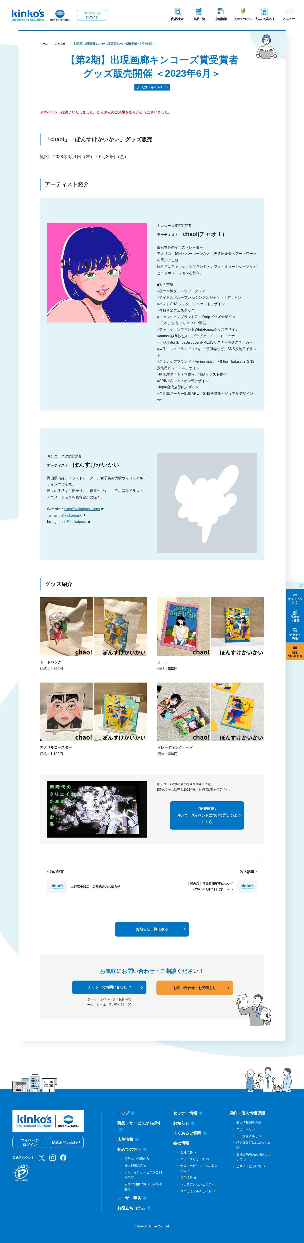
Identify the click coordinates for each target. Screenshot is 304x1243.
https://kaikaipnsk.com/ (82, 509)
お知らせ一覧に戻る (152, 929)
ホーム (44, 43)
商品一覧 (199, 19)
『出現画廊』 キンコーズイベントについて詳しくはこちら (207, 815)
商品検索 (177, 19)
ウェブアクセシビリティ (197, 1184)
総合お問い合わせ (66, 1142)
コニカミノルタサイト (195, 1191)
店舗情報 (221, 19)
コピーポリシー (247, 1129)
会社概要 (186, 1152)
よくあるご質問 (187, 1133)
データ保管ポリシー (250, 1136)
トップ (123, 1113)
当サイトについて (248, 1166)
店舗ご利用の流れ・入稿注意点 (143, 1186)
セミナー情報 (185, 1113)
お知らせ (60, 43)
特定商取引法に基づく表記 (253, 1145)
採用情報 (186, 1177)
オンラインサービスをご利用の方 (143, 1174)
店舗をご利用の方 (136, 1158)
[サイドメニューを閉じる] (299, 585)
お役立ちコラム (131, 1208)
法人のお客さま (265, 19)
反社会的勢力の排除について (253, 1157)
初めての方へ (242, 19)
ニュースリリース (192, 1159)
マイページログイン (92, 15)
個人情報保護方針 (248, 1122)
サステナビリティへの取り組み (199, 1168)
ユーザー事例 (129, 1198)
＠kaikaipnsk (71, 515)
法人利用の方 (133, 1165)
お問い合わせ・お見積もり (194, 988)
